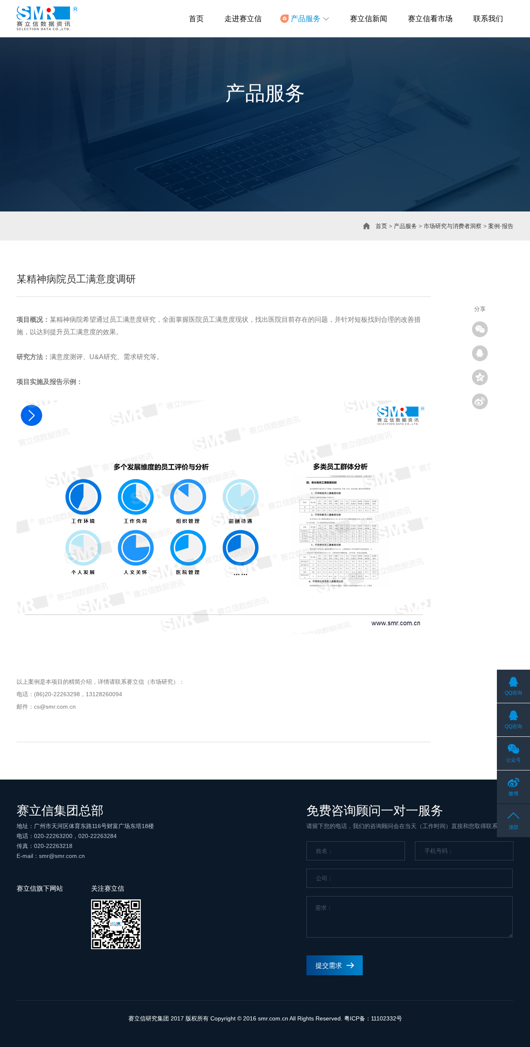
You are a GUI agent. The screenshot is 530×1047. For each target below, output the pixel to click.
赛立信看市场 (430, 19)
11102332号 (386, 1018)
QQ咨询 (513, 693)
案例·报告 (500, 226)
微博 (513, 794)
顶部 (513, 827)
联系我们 (488, 19)
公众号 (513, 760)
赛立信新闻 (368, 19)
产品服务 (405, 226)
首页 (196, 19)
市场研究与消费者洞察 (453, 226)
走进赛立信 (243, 19)
